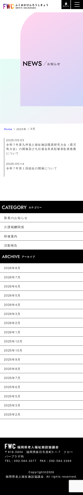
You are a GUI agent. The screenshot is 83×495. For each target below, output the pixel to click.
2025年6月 (12, 387)
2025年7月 (12, 378)
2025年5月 (12, 396)
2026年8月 (12, 268)
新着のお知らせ (16, 218)
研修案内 (11, 236)
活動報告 (11, 245)
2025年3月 (12, 405)
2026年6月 (12, 286)
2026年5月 (12, 295)
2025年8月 (12, 369)
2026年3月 (12, 314)
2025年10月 (13, 350)
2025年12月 (13, 341)
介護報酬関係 (14, 227)
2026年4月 (12, 304)
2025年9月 (12, 359)
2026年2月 (12, 323)
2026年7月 (12, 277)
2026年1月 (12, 332)
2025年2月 (12, 414)
